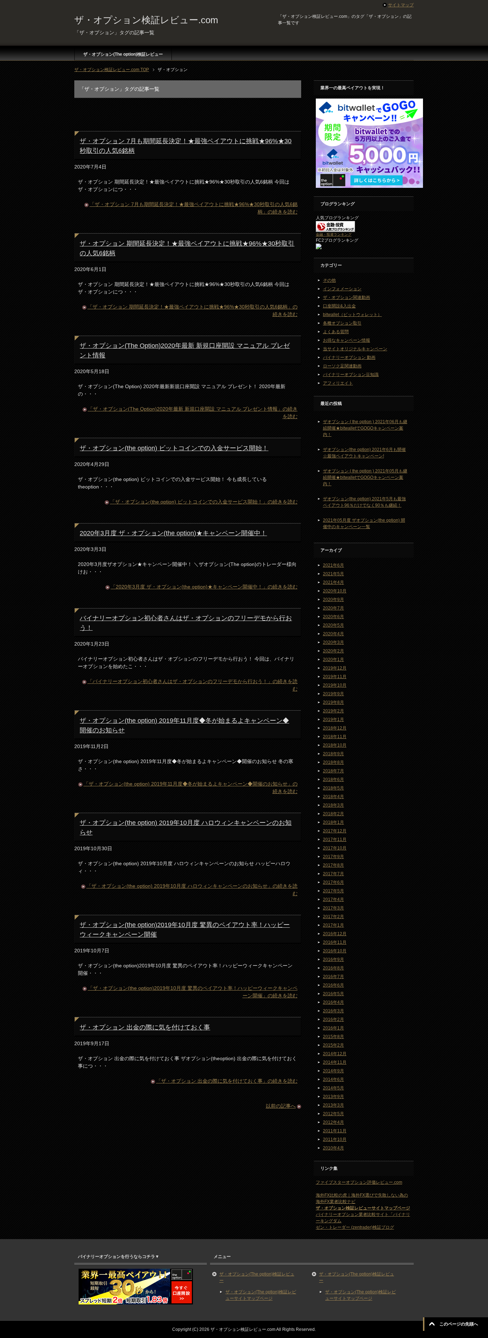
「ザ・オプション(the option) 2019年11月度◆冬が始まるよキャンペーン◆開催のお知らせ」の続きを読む (191, 787)
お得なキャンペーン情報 (346, 340)
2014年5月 (333, 1088)
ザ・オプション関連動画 (346, 297)
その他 (329, 280)
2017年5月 (333, 890)
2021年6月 (333, 565)
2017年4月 (333, 899)
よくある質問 (336, 331)
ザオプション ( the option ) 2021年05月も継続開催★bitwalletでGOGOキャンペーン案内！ (365, 477)
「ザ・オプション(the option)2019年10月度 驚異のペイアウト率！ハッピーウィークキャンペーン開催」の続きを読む (193, 991)
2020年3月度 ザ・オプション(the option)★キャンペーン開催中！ (173, 533)
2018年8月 (333, 762)
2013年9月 (333, 1096)
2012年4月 (333, 1122)
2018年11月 (335, 736)
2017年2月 (333, 916)
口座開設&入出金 (339, 306)
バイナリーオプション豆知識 (351, 374)
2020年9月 (333, 599)
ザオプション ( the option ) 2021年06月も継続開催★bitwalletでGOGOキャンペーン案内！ (365, 428)
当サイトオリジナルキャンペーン (355, 348)
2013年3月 (333, 1105)
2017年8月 (333, 865)
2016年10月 (335, 950)
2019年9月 (333, 693)
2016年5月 (333, 993)
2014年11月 (335, 1062)
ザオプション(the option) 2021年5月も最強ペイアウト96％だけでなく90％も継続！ (364, 502)
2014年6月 (333, 1079)
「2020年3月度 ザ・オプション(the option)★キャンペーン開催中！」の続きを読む (204, 587)
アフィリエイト (338, 383)
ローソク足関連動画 (342, 366)
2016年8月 (333, 968)
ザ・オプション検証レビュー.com (146, 20)
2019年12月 (335, 668)
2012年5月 (333, 1113)
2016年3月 (333, 1010)
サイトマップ (401, 4)
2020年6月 (333, 616)
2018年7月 (333, 770)
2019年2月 (333, 710)
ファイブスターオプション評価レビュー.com (359, 1182)
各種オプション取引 (342, 323)
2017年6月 (333, 882)
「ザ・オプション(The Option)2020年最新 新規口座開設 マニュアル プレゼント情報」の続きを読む (193, 412)
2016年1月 (333, 1028)
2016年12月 (335, 933)
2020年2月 (333, 650)
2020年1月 (333, 659)
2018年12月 (335, 728)
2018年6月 (333, 779)
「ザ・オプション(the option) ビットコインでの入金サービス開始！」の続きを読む (204, 502)
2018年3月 (333, 805)
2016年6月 (333, 985)
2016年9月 (333, 959)
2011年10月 (335, 1139)
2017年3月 (333, 908)
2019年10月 (335, 685)
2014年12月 (335, 1053)
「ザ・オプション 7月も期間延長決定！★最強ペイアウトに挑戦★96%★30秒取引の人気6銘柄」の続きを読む (194, 208)
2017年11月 (335, 839)
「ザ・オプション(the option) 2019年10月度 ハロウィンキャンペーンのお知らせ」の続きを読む (192, 889)
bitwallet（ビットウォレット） (352, 314)
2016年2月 (333, 1019)
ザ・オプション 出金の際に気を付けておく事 (145, 1027)
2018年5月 (333, 788)
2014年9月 (333, 1070)
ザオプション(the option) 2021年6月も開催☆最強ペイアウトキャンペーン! (364, 452)
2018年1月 (333, 822)
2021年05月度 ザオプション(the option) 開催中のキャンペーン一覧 (364, 523)
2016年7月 (333, 976)
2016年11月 (335, 942)
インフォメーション (342, 288)
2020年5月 (333, 625)
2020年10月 (335, 590)
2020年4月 (333, 633)
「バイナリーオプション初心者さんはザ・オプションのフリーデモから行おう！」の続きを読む (193, 685)
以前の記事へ (281, 1106)
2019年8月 (333, 702)
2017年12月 (335, 830)
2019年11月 (335, 676)
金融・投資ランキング (334, 234)
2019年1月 (333, 719)
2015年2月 (333, 1045)
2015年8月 (333, 1036)
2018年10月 (335, 745)
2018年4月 (333, 796)
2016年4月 (333, 1002)
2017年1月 (333, 925)
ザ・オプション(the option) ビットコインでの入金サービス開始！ (174, 448)
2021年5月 (333, 573)
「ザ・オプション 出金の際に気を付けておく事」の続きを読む (227, 1081)
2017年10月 (335, 848)
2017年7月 (333, 873)
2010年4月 (333, 1148)
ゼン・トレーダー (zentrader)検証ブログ (355, 1227)
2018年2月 (333, 813)
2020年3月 (333, 642)
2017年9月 (333, 856)
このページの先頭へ (458, 1324)
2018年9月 (333, 753)
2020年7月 (333, 608)
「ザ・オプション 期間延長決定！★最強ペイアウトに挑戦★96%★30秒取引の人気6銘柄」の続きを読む (193, 310)
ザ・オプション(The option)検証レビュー (123, 54)
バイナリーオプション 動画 (349, 357)
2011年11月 (335, 1130)
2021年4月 (333, 582)
